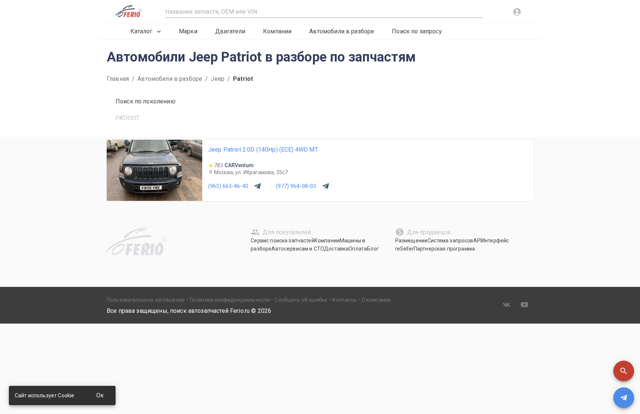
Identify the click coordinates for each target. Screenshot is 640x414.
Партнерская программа (444, 249)
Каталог (141, 31)
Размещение (411, 241)
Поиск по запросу (416, 31)
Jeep (217, 78)
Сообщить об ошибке (300, 300)
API (477, 241)
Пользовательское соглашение (146, 300)
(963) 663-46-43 (228, 186)
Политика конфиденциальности (230, 300)
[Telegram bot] (623, 397)
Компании (277, 31)
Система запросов (450, 241)
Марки (188, 31)
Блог (373, 249)
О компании (376, 300)
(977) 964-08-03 (296, 186)
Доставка (336, 249)
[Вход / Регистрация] (517, 11)
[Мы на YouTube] (524, 305)
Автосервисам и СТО (297, 249)
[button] (623, 371)
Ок (100, 395)
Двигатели (230, 31)
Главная (118, 78)
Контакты (344, 300)
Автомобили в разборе (341, 31)
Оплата (358, 249)
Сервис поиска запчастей (282, 241)
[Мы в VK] (507, 305)
